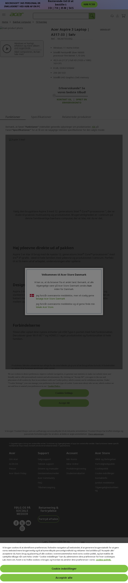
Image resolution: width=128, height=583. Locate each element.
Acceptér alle (64, 577)
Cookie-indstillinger (64, 568)
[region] (64, 563)
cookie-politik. (103, 559)
